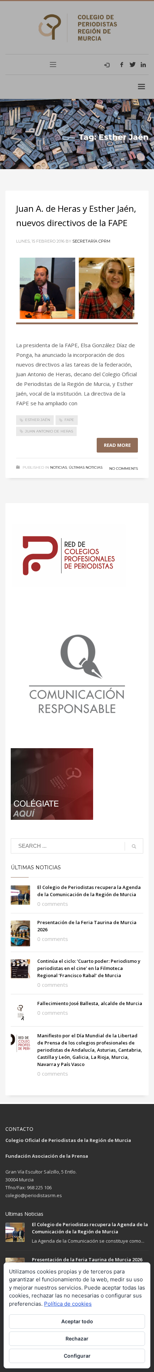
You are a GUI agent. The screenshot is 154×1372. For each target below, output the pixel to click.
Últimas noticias (85, 467)
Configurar (77, 1356)
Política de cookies (68, 1303)
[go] (134, 846)
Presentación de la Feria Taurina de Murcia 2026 (87, 1259)
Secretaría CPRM (91, 241)
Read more (117, 445)
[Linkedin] (143, 64)
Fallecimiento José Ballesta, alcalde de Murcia (89, 1003)
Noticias (58, 467)
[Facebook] (121, 64)
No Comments (123, 468)
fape (69, 419)
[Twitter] (132, 64)
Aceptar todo (77, 1321)
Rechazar (77, 1338)
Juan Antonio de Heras (49, 431)
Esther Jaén (37, 419)
